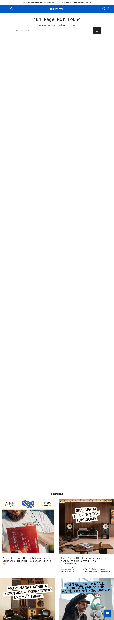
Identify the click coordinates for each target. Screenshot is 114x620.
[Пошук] (12, 9)
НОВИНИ (57, 494)
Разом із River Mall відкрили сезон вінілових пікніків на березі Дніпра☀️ (27, 561)
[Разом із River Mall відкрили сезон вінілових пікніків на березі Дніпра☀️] (27, 526)
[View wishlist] (104, 9)
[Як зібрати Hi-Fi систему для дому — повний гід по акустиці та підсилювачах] (86, 526)
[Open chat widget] (107, 613)
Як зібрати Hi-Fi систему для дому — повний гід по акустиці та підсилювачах (85, 561)
